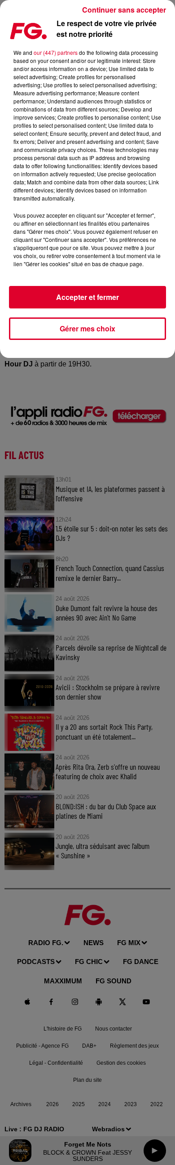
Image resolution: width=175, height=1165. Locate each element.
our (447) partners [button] (56, 52)
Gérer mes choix (87, 328)
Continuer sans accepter (124, 9)
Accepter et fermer (87, 297)
